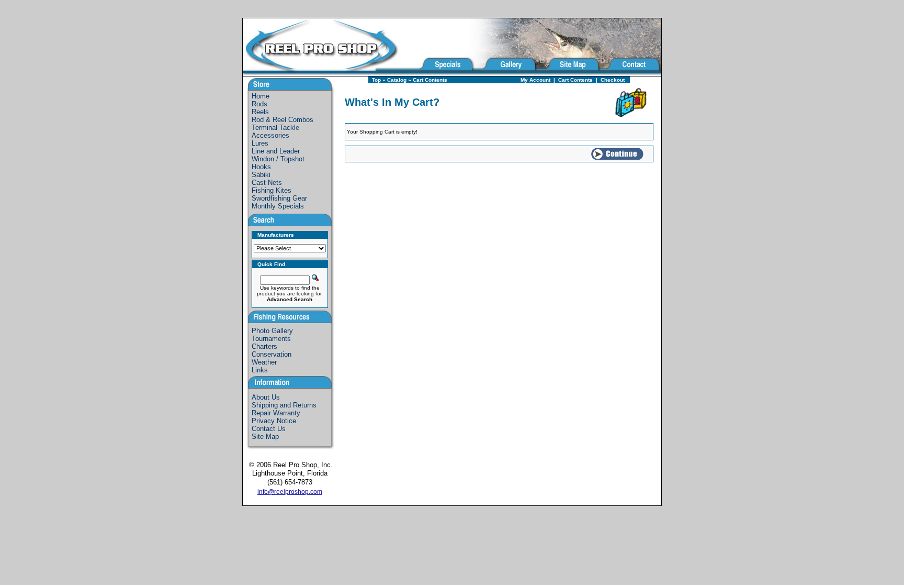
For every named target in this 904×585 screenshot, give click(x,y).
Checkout (613, 80)
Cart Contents (430, 80)
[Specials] (446, 73)
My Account (535, 80)
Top (376, 80)
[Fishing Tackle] (330, 73)
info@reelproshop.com (289, 491)
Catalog (396, 80)
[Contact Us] (631, 73)
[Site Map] (568, 73)
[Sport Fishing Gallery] (505, 73)
